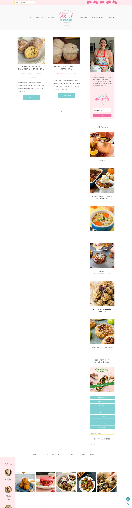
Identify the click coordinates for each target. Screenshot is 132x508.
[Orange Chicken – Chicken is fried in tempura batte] (86, 482)
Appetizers (102, 401)
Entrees (102, 405)
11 (53, 111)
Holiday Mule (102, 160)
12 (57, 111)
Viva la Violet (88, 504)
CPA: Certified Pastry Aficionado (66, 17)
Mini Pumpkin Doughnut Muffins (31, 67)
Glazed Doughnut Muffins (66, 67)
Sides (102, 412)
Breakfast (102, 397)
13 (61, 111)
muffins (31, 75)
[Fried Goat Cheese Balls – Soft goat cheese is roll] (25, 482)
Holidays (102, 427)
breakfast (23, 73)
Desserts (102, 420)
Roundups (102, 423)
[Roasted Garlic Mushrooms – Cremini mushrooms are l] (107, 482)
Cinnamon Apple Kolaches (102, 347)
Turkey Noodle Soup (102, 234)
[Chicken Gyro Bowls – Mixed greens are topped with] (66, 482)
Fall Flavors (37, 73)
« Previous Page (40, 111)
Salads (102, 408)
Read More (31, 97)
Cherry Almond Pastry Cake (8, 497)
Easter (30, 73)
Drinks (102, 416)
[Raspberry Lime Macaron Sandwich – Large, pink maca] (45, 482)
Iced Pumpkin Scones (8, 479)
